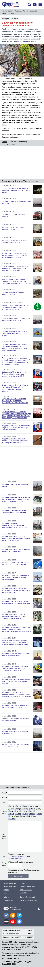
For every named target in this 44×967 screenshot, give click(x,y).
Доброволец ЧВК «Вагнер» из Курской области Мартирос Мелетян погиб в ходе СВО (14, 374)
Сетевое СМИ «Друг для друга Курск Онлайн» (20, 942)
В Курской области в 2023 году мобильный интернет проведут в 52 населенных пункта (16, 590)
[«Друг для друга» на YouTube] (12, 921)
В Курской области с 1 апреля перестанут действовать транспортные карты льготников (15, 401)
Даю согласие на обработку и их (20, 856)
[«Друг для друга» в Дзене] (6, 921)
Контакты (23, 893)
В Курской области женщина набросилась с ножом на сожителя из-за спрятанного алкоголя (16, 441)
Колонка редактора (27, 886)
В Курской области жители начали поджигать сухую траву (16, 550)
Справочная (8, 900)
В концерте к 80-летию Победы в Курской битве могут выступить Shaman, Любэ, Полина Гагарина (15, 642)
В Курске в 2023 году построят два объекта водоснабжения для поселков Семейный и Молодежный (16, 629)
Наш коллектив (26, 890)
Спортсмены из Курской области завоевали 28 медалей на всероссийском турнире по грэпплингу (15, 388)
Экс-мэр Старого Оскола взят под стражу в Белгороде (15, 745)
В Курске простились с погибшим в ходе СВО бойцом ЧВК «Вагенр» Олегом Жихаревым (16, 428)
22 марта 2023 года (30, 181)
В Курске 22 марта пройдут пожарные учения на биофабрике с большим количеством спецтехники (16, 694)
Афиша (6, 897)
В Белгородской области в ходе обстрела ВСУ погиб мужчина (14, 563)
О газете (23, 883)
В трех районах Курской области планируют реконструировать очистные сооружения (15, 268)
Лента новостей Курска (11, 11)
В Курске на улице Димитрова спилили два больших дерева (14, 511)
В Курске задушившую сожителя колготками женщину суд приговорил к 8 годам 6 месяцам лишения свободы (15, 347)
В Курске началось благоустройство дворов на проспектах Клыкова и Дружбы (14, 525)
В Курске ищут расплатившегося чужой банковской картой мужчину (16, 602)
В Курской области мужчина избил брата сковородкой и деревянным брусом (16, 681)
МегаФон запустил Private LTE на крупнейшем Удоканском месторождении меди (15, 307)
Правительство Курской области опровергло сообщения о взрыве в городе (16, 190)
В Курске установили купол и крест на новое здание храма (16, 654)
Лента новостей (10, 883)
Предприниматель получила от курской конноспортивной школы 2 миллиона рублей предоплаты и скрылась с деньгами (16, 361)
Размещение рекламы (28, 900)
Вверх (4, 142)
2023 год (33, 11)
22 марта (11, 13)
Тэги (5, 893)
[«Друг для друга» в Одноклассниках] (12, 915)
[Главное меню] (40, 4)
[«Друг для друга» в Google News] (19, 921)
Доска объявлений (27, 897)
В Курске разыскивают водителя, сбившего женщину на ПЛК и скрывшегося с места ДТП (15, 668)
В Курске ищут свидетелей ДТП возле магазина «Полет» (15, 706)
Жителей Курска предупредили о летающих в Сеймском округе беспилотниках (15, 577)
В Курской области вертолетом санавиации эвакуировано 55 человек (14, 333)
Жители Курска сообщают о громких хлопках (13, 228)
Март (4, 13)
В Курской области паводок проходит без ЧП (13, 293)
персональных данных (17, 856)
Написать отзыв (8, 144)
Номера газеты (10, 886)
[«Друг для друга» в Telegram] (19, 915)
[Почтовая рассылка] (35, 4)
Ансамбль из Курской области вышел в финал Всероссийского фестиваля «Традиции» (15, 255)
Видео (6, 890)
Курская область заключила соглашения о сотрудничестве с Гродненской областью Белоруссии (16, 281)
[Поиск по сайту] (29, 4)
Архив (25, 11)
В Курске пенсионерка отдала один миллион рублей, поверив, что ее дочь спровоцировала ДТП (16, 499)
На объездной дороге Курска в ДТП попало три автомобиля (16, 319)
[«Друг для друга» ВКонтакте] (6, 915)
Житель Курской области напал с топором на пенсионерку (15, 241)
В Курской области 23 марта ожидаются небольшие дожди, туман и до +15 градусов (14, 616)
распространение (15, 858)
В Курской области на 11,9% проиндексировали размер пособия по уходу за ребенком (16, 538)
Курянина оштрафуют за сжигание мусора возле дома (15, 719)
